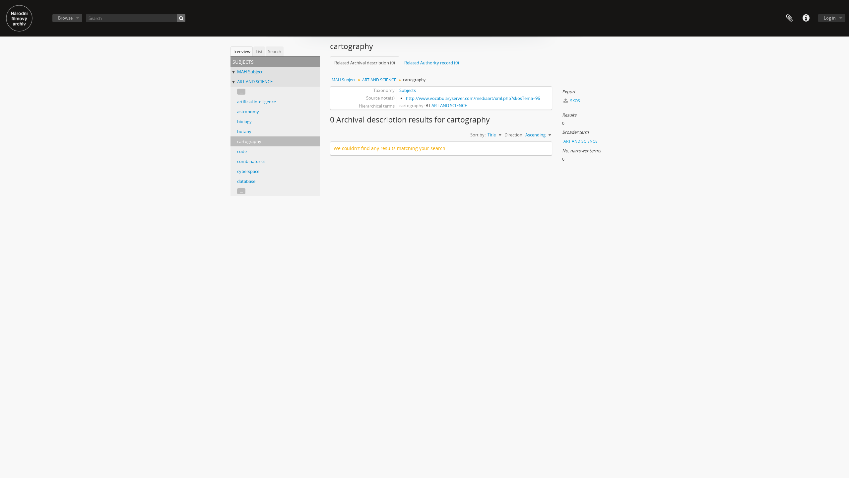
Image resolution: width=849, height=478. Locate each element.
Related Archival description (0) (364, 63)
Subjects (407, 90)
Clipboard (789, 18)
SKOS (574, 101)
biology (244, 121)
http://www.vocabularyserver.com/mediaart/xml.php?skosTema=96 (473, 98)
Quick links (806, 18)
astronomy (248, 112)
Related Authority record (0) (431, 63)
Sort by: (478, 135)
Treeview (241, 51)
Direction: (513, 135)
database (246, 181)
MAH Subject (250, 72)
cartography (249, 141)
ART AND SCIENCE (255, 82)
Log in (830, 18)
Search (274, 51)
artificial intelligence (256, 102)
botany (244, 131)
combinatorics (251, 161)
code (242, 151)
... (241, 92)
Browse (65, 18)
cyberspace (248, 171)
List (259, 51)
